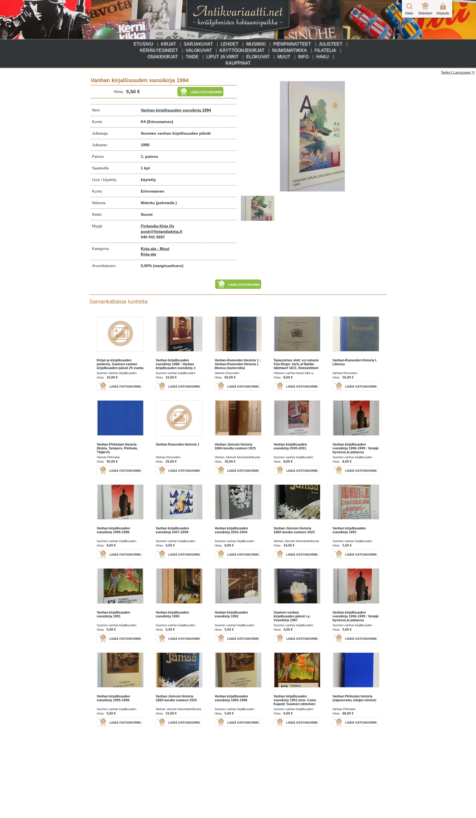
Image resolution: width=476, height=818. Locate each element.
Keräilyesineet (159, 50)
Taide (192, 56)
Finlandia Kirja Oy (157, 226)
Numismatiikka (289, 50)
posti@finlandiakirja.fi (161, 231)
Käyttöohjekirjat (242, 50)
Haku (322, 56)
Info (303, 56)
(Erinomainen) (160, 121)
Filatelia (325, 50)
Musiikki (256, 44)
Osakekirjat (162, 56)
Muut (283, 56)
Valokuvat (199, 50)
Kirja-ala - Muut (155, 248)
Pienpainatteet (292, 44)
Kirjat (168, 44)
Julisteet (330, 44)
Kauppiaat (238, 63)
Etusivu (143, 44)
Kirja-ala (148, 254)
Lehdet (230, 44)
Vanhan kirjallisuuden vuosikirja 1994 (176, 110)
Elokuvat (258, 56)
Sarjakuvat (198, 44)
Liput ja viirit (222, 56)
